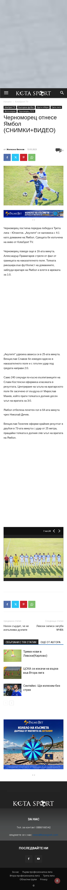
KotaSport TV (21, 101)
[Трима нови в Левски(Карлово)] (12, 656)
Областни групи (28, 879)
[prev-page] (6, 703)
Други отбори (43, 107)
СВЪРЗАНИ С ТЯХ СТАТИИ (21, 642)
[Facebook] (7, 157)
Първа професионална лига (37, 871)
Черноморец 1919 (26, 111)
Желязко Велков (15, 149)
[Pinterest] (23, 157)
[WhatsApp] (31, 157)
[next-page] (11, 703)
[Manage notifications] (57, 881)
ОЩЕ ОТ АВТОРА (51, 642)
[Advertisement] (33, 33)
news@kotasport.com (45, 834)
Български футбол (26, 107)
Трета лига (56, 107)
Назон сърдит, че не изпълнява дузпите (16, 627)
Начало (8, 101)
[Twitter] (15, 157)
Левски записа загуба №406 (49, 627)
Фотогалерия (10, 111)
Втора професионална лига (25, 875)
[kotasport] (33, 93)
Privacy (43, 879)
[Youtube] (38, 858)
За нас (15, 871)
